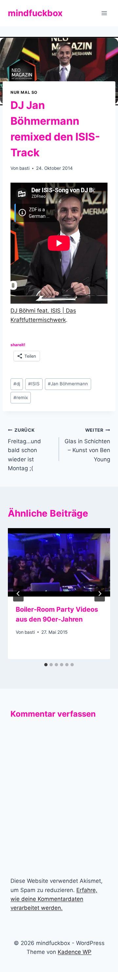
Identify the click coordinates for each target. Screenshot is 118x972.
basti (24, 168)
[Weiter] (99, 593)
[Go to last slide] (18, 593)
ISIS (34, 383)
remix (20, 397)
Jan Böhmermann (68, 383)
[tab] (46, 664)
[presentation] (59, 562)
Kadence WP (74, 952)
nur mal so (23, 92)
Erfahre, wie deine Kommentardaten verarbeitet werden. (53, 899)
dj (16, 383)
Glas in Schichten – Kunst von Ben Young (87, 445)
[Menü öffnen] (104, 13)
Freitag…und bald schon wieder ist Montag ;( (24, 449)
